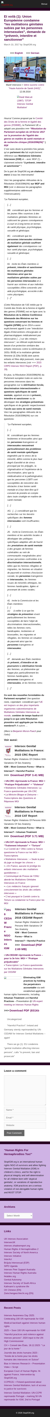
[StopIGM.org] (8, 4)
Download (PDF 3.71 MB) (27, 836)
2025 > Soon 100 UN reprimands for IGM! (24, 1330)
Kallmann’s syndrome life (16, 1286)
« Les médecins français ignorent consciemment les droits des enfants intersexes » (22, 889)
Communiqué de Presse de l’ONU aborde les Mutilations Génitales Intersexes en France (21, 879)
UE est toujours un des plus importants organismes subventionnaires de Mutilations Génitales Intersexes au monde (23, 709)
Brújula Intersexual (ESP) (16, 1262)
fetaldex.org (10, 1276)
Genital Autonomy (13, 1279)
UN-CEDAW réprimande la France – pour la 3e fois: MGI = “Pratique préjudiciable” (23, 958)
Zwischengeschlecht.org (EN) (18, 1293)
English (19, 53)
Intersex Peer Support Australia (19, 1269)
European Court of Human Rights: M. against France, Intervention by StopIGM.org (22, 1374)
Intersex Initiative (12, 1256)
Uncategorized (14, 1019)
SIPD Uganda (10, 1266)
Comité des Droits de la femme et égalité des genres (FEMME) (23, 121)
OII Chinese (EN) (12, 1290)
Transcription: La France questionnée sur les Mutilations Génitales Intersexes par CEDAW (24, 968)
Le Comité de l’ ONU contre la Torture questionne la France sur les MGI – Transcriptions (23, 852)
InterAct (8, 1259)
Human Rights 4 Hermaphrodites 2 (21, 1249)
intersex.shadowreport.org (17, 1245)
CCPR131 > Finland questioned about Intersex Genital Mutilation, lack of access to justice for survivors (25, 1385)
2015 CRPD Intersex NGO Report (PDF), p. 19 (23, 366)
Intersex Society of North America (21, 1252)
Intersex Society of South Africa (20, 1283)
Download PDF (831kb (24, 1010)
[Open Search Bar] (31, 4)
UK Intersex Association (16, 1239)
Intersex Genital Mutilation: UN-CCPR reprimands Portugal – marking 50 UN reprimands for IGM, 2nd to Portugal (23, 1396)
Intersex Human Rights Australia (20, 1273)
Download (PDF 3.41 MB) (27, 775)
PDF (6, 145)
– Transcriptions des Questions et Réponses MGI (21, 798)
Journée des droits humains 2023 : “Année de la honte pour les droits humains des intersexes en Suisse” (21, 1356)
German (35, 53)
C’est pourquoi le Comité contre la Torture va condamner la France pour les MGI (24, 900)
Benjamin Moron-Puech (24, 731)
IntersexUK (9, 1242)
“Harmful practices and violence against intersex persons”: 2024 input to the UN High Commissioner (24, 1337)
